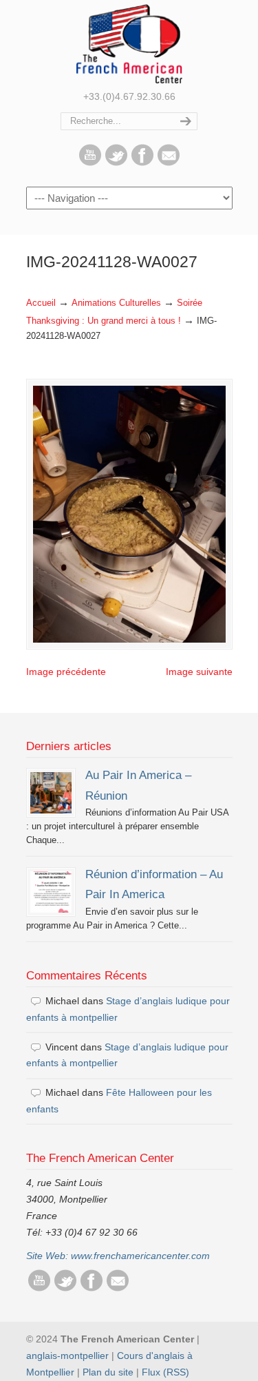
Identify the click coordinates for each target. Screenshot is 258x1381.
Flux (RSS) (165, 1372)
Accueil (41, 303)
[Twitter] (116, 162)
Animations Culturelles (116, 303)
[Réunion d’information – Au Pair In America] (51, 892)
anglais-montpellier (67, 1355)
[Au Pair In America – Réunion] (51, 792)
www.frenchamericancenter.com (140, 1255)
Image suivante (199, 671)
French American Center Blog (129, 43)
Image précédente (66, 671)
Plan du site (108, 1372)
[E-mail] (169, 162)
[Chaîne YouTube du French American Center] (90, 162)
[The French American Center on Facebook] (142, 162)
